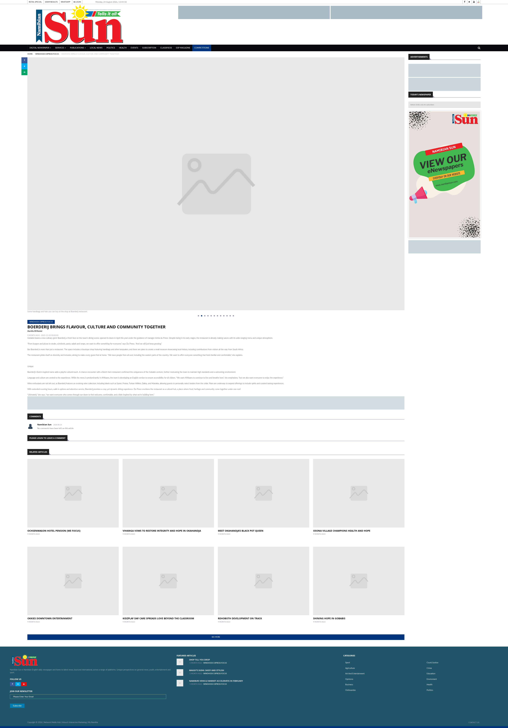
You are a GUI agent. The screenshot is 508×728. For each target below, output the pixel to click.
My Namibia (93, 722)
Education (431, 674)
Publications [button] (77, 48)
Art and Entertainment (354, 674)
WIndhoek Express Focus (47, 54)
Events (134, 48)
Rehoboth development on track (240, 618)
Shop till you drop (199, 659)
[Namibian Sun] (30, 660)
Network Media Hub (52, 722)
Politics (110, 48)
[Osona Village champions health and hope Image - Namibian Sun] (358, 493)
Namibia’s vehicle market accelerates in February (216, 681)
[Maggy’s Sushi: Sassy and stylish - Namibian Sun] (180, 672)
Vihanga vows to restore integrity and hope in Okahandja (162, 530)
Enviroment (432, 679)
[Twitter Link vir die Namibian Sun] (18, 684)
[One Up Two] (478, 2)
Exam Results (51, 2)
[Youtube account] (474, 2)
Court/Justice (432, 663)
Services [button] (60, 48)
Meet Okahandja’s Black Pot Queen (240, 530)
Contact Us (473, 722)
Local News (96, 48)
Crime (429, 668)
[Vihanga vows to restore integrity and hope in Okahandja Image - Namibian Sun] (168, 493)
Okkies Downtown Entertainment (49, 618)
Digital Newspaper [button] (40, 48)
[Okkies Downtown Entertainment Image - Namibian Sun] (73, 581)
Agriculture (350, 668)
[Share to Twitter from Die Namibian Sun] (24, 66)
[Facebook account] (465, 2)
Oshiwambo (350, 690)
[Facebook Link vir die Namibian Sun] (12, 684)
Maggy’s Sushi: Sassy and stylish (206, 670)
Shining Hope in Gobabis (329, 618)
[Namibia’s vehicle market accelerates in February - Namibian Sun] (180, 683)
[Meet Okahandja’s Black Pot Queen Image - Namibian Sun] (263, 493)
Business (349, 685)
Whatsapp (65, 2)
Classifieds (166, 48)
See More (216, 637)
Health (123, 48)
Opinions (349, 679)
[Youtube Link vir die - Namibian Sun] (24, 684)
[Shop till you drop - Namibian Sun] (180, 662)
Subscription (149, 48)
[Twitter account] (469, 2)
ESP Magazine (183, 48)
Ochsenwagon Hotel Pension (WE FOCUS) (53, 530)
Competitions (201, 48)
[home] (101, 24)
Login (78, 2)
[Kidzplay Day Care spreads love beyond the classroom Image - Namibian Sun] (168, 581)
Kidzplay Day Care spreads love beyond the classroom (158, 618)
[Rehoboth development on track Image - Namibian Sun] (263, 581)
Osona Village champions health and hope (341, 530)
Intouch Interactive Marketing (74, 722)
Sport (347, 663)
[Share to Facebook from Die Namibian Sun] (24, 60)
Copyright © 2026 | (35, 722)
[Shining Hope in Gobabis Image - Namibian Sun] (358, 581)
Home (30, 54)
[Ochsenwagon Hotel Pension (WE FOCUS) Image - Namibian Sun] (73, 493)
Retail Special (35, 2)
